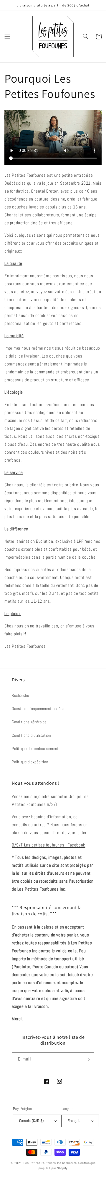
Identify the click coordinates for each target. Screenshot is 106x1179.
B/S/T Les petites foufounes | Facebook (48, 845)
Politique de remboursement (35, 748)
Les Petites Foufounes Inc (42, 1163)
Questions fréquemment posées (38, 708)
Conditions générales (29, 721)
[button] (7, 36)
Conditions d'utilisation (31, 735)
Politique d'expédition (30, 761)
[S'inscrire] (87, 1059)
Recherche (20, 695)
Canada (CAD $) (31, 1120)
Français (74, 1120)
